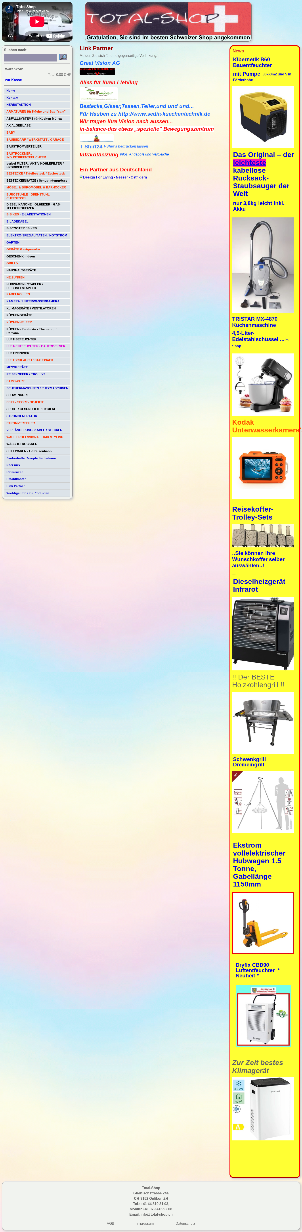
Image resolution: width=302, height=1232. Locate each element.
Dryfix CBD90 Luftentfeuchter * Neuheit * (258, 970)
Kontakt (12, 97)
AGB (110, 1223)
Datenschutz (185, 1223)
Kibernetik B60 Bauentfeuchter (253, 62)
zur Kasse (13, 80)
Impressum (145, 1223)
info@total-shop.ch (157, 1214)
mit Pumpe (247, 74)
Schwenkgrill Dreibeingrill (249, 762)
